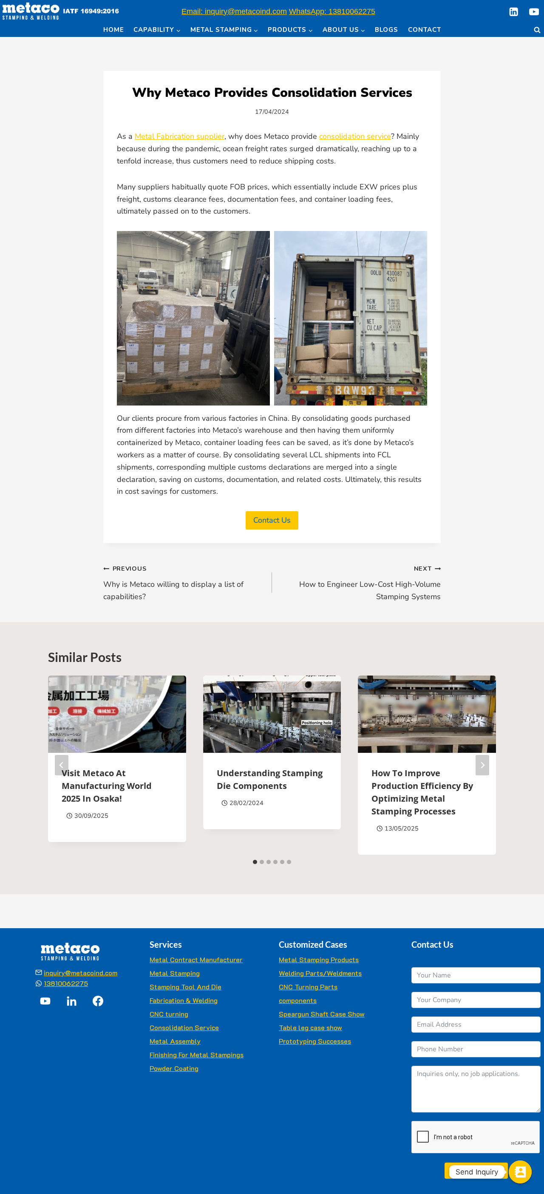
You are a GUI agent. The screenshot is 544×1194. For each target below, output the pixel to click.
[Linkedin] (514, 12)
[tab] (255, 862)
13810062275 (66, 983)
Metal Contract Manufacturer (196, 959)
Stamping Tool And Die (185, 986)
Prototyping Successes (315, 1040)
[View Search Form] (537, 30)
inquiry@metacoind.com (80, 972)
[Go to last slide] (61, 765)
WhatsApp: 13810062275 (332, 11)
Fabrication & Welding (184, 1000)
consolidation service (355, 136)
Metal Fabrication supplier (179, 136)
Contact (424, 29)
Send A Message (476, 1170)
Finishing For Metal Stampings (197, 1054)
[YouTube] (534, 12)
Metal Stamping (175, 973)
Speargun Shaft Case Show (322, 1013)
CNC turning (169, 1013)
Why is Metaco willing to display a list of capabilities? (173, 583)
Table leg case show (310, 1027)
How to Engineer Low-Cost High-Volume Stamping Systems (370, 583)
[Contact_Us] (520, 1171)
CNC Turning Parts (308, 986)
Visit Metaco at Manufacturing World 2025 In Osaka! (107, 785)
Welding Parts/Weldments (320, 973)
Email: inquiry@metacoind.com (234, 11)
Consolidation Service (184, 1027)
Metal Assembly (175, 1040)
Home (113, 29)
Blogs (386, 29)
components (298, 1000)
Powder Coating (174, 1068)
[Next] (482, 765)
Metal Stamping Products (319, 959)
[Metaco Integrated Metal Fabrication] (60, 11)
